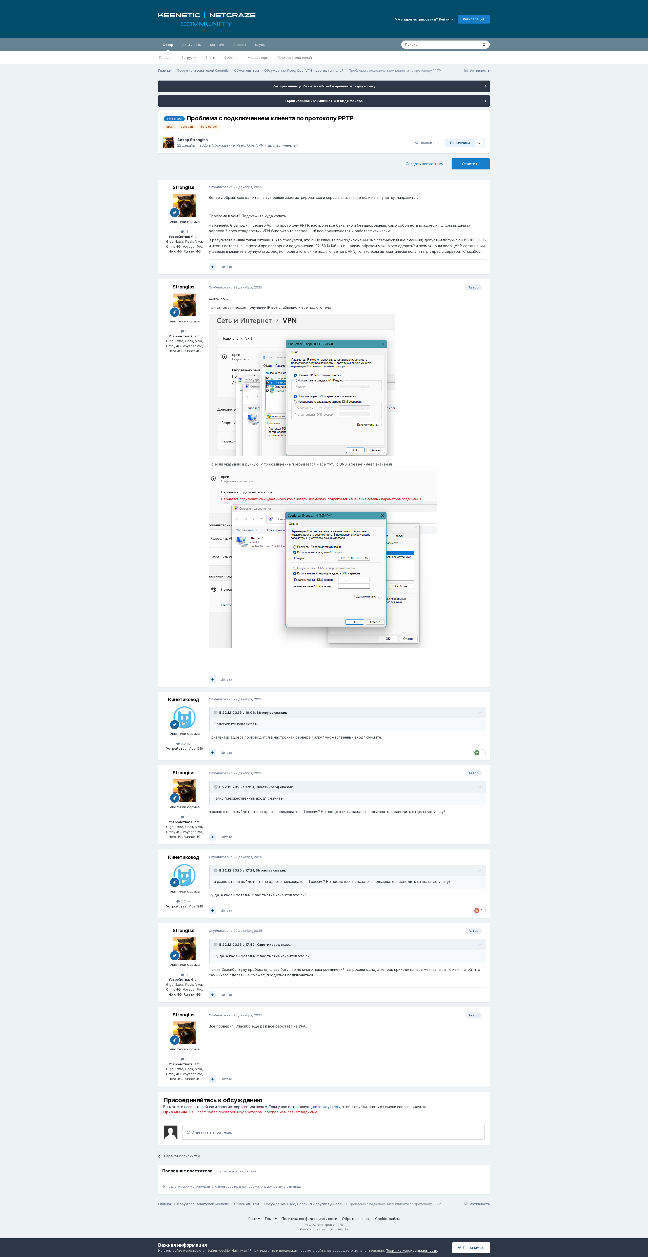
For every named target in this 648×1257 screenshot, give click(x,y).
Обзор (168, 45)
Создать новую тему (424, 164)
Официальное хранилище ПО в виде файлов (324, 101)
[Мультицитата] (212, 266)
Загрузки (188, 57)
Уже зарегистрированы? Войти (423, 19)
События (231, 57)
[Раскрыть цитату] (216, 712)
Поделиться (428, 143)
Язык (253, 1218)
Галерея (165, 57)
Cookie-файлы (387, 1218)
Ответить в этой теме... (211, 1132)
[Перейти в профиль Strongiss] (168, 142)
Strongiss (199, 140)
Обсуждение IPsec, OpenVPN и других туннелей (255, 145)
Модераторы (258, 57)
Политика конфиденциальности (309, 1218)
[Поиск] (484, 45)
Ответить (470, 164)
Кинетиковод (183, 699)
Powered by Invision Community (324, 1229)
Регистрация (473, 19)
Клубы (260, 45)
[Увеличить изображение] (302, 384)
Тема (270, 1218)
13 (186, 231)
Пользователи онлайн (295, 57)
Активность (191, 45)
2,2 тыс (186, 744)
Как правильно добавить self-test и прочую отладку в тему (324, 86)
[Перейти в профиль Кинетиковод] (184, 717)
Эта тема (465, 44)
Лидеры (239, 45)
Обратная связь (356, 1218)
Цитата (226, 267)
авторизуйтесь (326, 1107)
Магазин (217, 45)
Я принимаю (472, 1247)
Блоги (210, 57)
